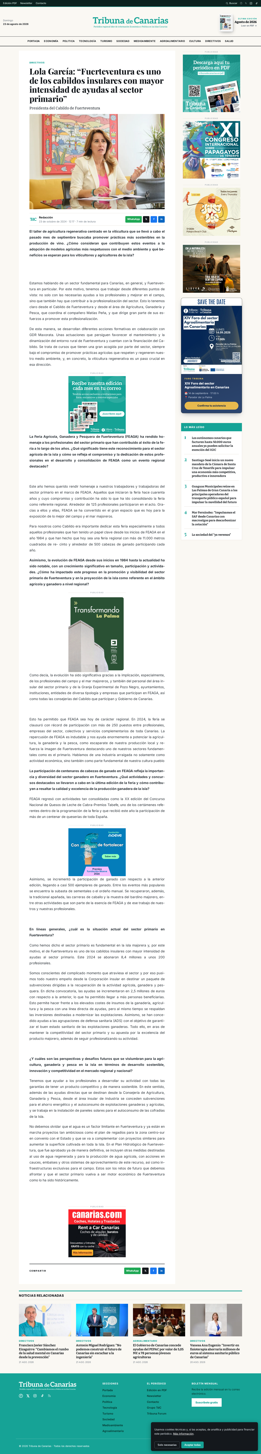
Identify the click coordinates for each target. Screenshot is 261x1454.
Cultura (195, 41)
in (161, 219)
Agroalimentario (172, 41)
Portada (34, 41)
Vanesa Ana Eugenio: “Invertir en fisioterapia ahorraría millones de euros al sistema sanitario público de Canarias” (215, 1351)
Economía (51, 41)
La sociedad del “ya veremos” (211, 534)
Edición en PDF (157, 1390)
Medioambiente (145, 41)
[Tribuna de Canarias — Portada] (130, 22)
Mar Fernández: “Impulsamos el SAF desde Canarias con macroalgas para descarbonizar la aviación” (214, 518)
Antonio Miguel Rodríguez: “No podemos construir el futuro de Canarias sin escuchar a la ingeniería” (99, 1351)
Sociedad (122, 41)
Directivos (213, 41)
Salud (229, 41)
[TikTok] (256, 3)
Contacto (41, 3)
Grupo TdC (154, 1407)
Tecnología (87, 41)
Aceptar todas (192, 1444)
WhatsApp (133, 219)
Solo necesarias (167, 1444)
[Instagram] (251, 3)
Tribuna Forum (156, 1413)
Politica (69, 41)
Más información (183, 1433)
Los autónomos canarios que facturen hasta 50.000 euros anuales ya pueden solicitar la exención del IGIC (212, 444)
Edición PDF (10, 3)
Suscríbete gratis (206, 1402)
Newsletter (26, 3)
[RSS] (49, 1395)
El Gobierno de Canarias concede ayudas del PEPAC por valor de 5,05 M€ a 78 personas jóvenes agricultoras (158, 1351)
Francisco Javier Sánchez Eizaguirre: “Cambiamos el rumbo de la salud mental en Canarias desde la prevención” (44, 1351)
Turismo (106, 41)
